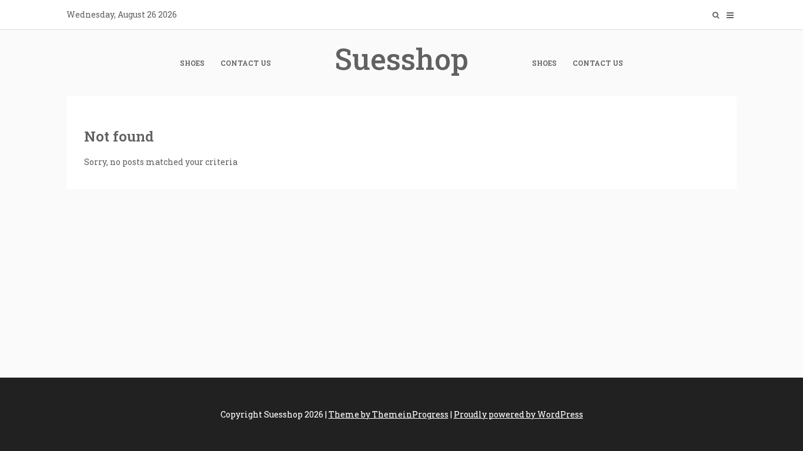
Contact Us (245, 63)
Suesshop (401, 58)
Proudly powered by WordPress (518, 414)
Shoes (192, 63)
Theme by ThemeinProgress (389, 414)
